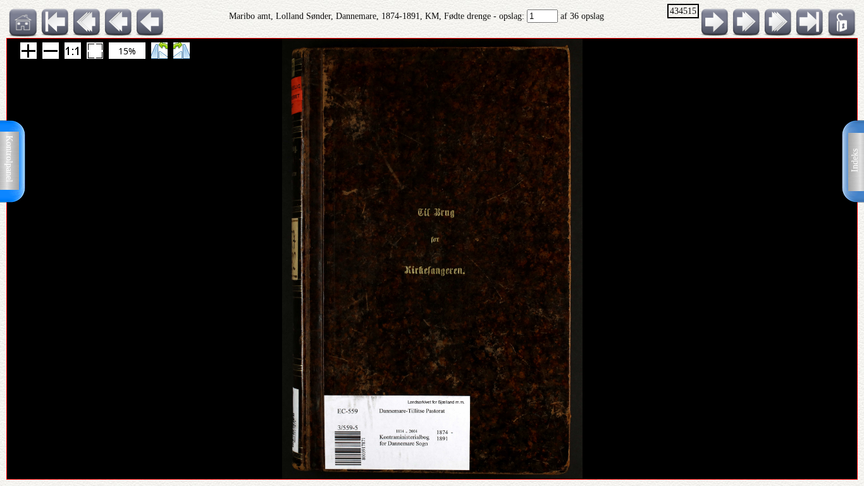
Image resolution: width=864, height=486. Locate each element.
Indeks (855, 160)
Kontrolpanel (9, 158)
